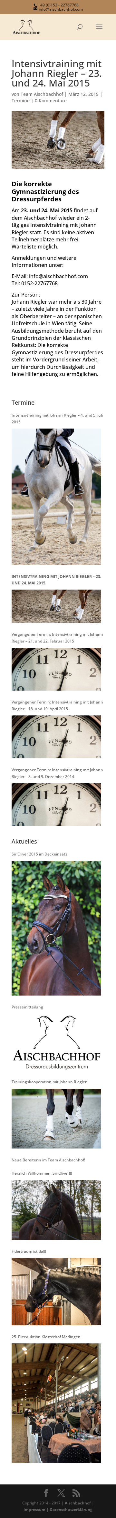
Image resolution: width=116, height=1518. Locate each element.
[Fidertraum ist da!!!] (56, 1291)
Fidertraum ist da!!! (29, 1251)
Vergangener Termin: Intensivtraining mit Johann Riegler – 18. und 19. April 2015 (57, 705)
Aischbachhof (78, 1503)
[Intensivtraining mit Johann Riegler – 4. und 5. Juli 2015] (56, 497)
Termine (21, 100)
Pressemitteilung (27, 1007)
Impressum (34, 1509)
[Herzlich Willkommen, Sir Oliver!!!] (56, 1210)
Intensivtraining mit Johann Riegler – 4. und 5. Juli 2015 (57, 418)
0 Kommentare (51, 100)
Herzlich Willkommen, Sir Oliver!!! (42, 1173)
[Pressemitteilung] (56, 1042)
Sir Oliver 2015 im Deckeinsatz (39, 854)
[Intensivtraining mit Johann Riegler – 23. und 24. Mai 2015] (56, 606)
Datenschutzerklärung (71, 1509)
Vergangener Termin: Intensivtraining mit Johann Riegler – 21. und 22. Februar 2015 (57, 637)
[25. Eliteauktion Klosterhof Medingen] (56, 1403)
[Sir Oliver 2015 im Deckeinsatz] (56, 928)
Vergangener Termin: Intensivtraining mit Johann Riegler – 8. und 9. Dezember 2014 (57, 773)
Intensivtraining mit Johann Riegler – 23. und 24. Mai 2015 (56, 580)
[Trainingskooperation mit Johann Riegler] (56, 1119)
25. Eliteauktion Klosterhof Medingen (46, 1337)
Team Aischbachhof (42, 94)
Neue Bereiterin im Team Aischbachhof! (48, 1160)
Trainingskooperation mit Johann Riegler (49, 1082)
